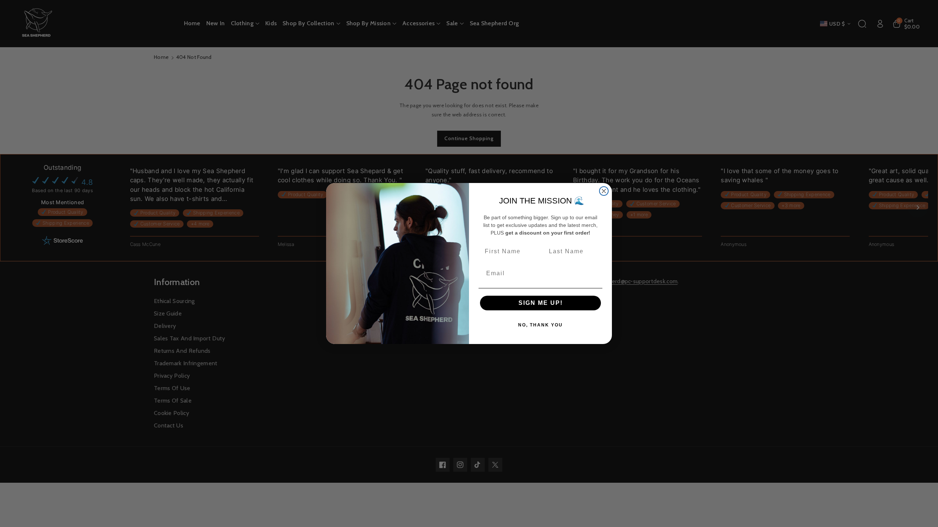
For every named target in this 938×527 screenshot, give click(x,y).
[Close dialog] (603, 191)
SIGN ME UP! (540, 303)
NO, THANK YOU (540, 325)
